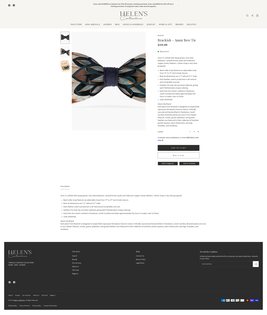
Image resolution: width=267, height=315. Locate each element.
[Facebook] (14, 5)
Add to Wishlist (189, 163)
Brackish (161, 36)
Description (65, 186)
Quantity (160, 132)
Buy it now (178, 155)
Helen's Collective (19, 300)
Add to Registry (168, 163)
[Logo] (133, 15)
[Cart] (257, 15)
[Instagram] (9, 5)
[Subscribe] (256, 264)
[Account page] (252, 15)
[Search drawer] (247, 15)
